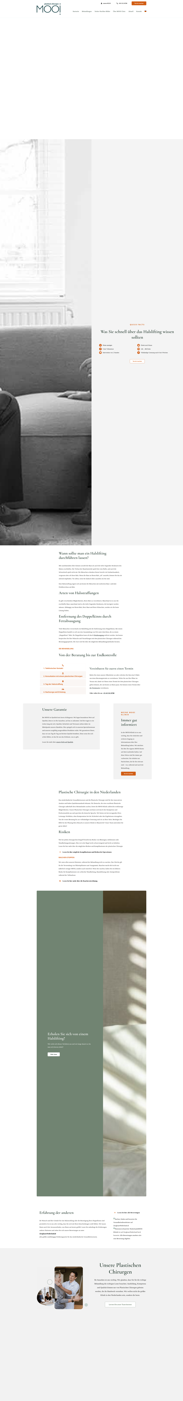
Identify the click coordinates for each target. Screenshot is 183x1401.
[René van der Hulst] (119, 1343)
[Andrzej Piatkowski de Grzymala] (63, 1343)
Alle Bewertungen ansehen (129, 1235)
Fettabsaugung (99, 635)
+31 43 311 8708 (108, 693)
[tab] (63, 666)
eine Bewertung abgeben (121, 1239)
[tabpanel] (115, 680)
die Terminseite (95, 688)
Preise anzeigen (107, 345)
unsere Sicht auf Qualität (64, 742)
